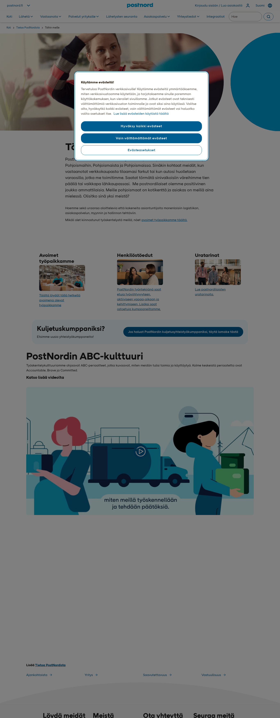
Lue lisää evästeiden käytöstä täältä (141, 114)
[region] (141, 116)
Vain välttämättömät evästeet (141, 138)
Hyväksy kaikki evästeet (141, 126)
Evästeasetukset (141, 150)
